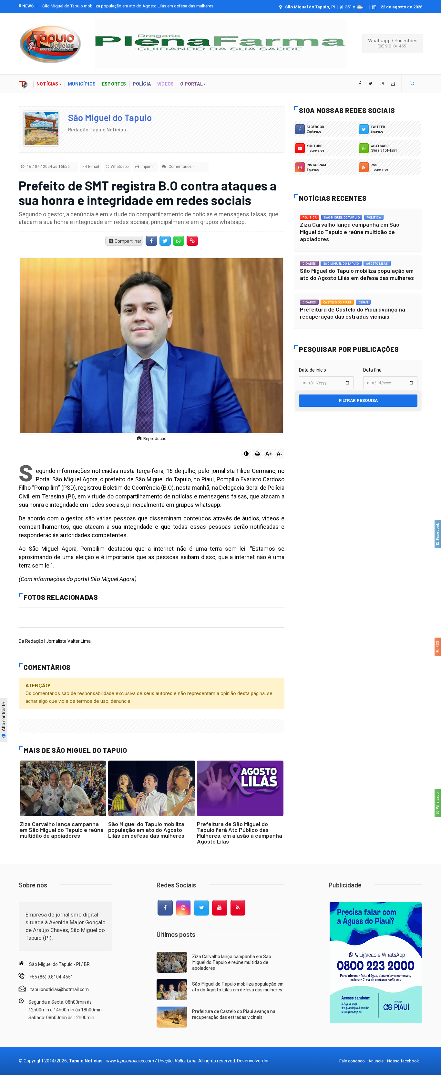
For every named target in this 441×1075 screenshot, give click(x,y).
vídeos (165, 84)
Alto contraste (3, 717)
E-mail (93, 166)
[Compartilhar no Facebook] (151, 240)
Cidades (309, 263)
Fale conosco (352, 1061)
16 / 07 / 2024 (48, 166)
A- (279, 453)
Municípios (82, 84)
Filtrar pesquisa (358, 400)
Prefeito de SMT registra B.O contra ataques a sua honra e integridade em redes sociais (148, 193)
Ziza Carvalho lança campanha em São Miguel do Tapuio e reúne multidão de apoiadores (62, 829)
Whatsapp (438, 801)
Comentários (180, 166)
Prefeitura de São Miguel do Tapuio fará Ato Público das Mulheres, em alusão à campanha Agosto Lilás (239, 832)
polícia (142, 84)
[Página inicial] (23, 84)
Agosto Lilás (377, 263)
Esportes (114, 84)
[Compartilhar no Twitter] (165, 240)
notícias (47, 84)
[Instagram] (183, 908)
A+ (268, 453)
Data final (373, 370)
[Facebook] (165, 908)
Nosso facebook (403, 1061)
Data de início (312, 370)
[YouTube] (219, 908)
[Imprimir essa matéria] (257, 454)
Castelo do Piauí (337, 302)
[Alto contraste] (246, 454)
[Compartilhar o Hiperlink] (192, 240)
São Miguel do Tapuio (110, 117)
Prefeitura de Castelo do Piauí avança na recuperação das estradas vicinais (111, 6)
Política (310, 217)
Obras (363, 302)
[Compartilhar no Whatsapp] (178, 240)
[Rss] (237, 908)
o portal (192, 84)
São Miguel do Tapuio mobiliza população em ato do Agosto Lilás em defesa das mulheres (146, 829)
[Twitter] (201, 908)
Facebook (438, 532)
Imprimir (147, 166)
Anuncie (376, 1061)
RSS (438, 645)
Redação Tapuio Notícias (97, 129)
